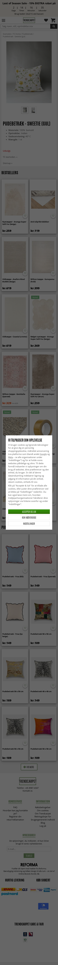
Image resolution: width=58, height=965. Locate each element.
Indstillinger (29, 523)
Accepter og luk (29, 511)
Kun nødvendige (29, 517)
